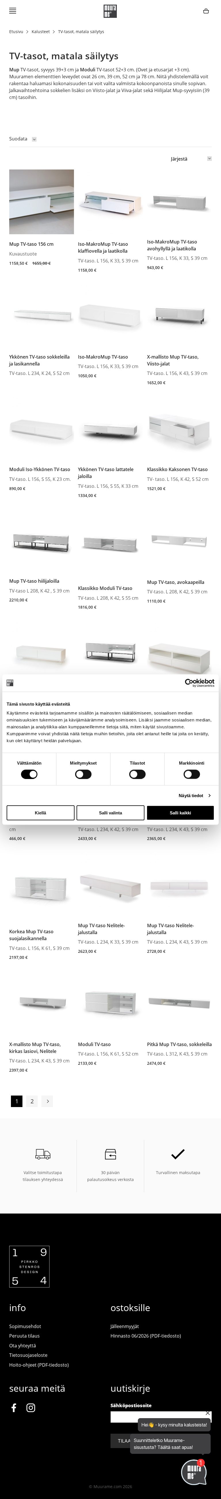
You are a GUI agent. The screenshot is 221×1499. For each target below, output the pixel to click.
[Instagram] (30, 1408)
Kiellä (40, 812)
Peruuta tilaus (24, 1336)
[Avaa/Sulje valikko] (12, 11)
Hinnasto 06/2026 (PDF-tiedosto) (145, 1336)
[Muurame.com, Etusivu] (110, 11)
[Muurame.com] (29, 1286)
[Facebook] (13, 1408)
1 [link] (16, 1101)
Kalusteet (41, 31)
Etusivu (16, 31)
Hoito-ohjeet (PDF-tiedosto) (39, 1365)
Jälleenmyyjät (124, 1326)
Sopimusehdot (25, 1326)
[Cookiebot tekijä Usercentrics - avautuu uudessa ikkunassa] (189, 683)
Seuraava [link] (47, 1101)
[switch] (83, 774)
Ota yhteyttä (22, 1345)
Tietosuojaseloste (28, 1355)
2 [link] (32, 1101)
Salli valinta (110, 812)
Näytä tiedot (191, 795)
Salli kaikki (180, 812)
